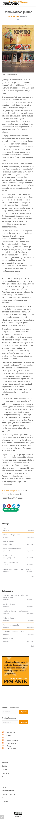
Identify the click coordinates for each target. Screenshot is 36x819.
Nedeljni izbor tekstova (11, 708)
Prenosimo (5, 773)
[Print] (18, 19)
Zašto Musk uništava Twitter (13, 632)
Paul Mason (13, 16)
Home (4, 759)
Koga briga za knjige (10, 562)
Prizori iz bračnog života (11, 549)
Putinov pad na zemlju (10, 625)
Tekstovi (5, 762)
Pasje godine (7, 556)
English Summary (9, 718)
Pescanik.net (10, 732)
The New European (9, 490)
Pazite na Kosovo (9, 618)
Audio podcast (11, 743)
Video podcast (11, 749)
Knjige (4, 787)
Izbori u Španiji (8, 639)
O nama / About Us (8, 794)
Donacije (5, 801)
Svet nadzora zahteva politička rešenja (16, 569)
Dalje (32, 576)
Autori (8, 735)
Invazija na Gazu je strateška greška (15, 611)
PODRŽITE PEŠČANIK (10, 510)
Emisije (4, 766)
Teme (4, 777)
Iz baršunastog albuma (11, 535)
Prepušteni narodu (9, 542)
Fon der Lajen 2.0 (8, 604)
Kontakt (4, 798)
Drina (4, 528)
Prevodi (9, 738)
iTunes (8, 746)
